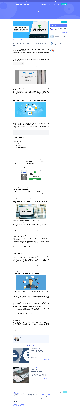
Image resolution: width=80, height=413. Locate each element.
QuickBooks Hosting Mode (25, 132)
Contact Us (64, 4)
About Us (58, 4)
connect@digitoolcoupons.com (46, 394)
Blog (54, 4)
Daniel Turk (17, 39)
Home (38, 4)
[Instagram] (16, 405)
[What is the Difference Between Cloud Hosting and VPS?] (21, 355)
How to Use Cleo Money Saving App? (60, 29)
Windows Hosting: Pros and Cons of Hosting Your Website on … (60, 43)
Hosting (33, 39)
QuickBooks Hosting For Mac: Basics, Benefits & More (39, 370)
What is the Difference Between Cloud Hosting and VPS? (39, 352)
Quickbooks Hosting (45, 4)
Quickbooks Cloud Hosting (22, 4)
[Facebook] (14, 405)
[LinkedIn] (18, 405)
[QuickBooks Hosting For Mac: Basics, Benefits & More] (21, 375)
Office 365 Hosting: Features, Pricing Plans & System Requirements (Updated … (60, 51)
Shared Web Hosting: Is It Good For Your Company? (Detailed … (60, 36)
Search (65, 392)
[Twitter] (21, 405)
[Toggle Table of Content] (22, 63)
